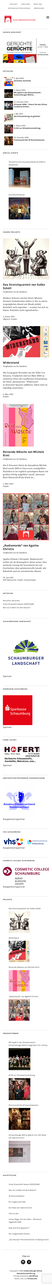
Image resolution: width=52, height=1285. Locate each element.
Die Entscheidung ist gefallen (27, 116)
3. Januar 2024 (19, 126)
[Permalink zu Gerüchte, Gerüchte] (8, 81)
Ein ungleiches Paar (17, 1202)
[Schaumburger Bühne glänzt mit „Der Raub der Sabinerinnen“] (19, 1152)
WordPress (33, 1276)
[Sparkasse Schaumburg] (17, 724)
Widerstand (11, 362)
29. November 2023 (21, 138)
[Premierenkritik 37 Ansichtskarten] (19, 1119)
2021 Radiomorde (9, 580)
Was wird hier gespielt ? (19, 1228)
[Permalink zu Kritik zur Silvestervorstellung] (8, 129)
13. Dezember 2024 (21, 102)
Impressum (39, 8)
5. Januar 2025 (9, 317)
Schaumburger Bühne (33, 1271)
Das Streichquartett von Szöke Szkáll (25, 908)
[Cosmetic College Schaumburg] (26, 884)
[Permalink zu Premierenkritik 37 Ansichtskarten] (8, 141)
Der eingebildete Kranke (19, 1234)
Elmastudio (32, 1279)
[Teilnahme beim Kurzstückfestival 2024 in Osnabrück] (19, 179)
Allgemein (6, 319)
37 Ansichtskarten (16, 1196)
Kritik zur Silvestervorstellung (27, 128)
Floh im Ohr (14, 1213)
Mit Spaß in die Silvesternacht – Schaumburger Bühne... (28, 93)
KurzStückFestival (17, 195)
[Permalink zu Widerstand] (26, 341)
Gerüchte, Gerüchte (22, 81)
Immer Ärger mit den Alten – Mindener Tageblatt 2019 (25, 1220)
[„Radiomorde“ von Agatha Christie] (19, 1010)
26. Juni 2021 (8, 578)
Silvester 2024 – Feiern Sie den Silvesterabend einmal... (31, 105)
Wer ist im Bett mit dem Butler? (16, 607)
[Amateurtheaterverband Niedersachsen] (19, 816)
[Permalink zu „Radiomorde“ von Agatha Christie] (26, 516)
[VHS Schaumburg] (26, 845)
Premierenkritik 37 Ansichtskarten (29, 140)
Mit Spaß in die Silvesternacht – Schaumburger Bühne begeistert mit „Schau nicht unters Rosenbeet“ (28, 1044)
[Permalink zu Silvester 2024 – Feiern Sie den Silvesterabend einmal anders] (8, 105)
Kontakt (14, 4)
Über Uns (38, 4)
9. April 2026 (19, 78)
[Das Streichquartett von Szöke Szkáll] (19, 922)
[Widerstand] (19, 951)
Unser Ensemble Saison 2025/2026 (18, 604)
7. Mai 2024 (18, 114)
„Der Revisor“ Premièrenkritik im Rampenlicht (29, 1239)
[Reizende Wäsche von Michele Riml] (19, 981)
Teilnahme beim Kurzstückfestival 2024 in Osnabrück (27, 163)
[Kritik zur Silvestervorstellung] (19, 1089)
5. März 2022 (8, 484)
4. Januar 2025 (19, 90)
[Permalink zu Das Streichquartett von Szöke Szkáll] (26, 258)
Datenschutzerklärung (19, 8)
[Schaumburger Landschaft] (26, 673)
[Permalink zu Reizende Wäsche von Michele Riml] (26, 425)
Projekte (14, 319)
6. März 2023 (8, 394)
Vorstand (25, 4)
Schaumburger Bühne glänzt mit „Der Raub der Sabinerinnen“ (27, 1136)
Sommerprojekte (30, 580)
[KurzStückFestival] (19, 208)
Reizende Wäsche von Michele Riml (24, 967)
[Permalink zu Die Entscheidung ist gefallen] (8, 117)
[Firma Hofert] (22, 762)
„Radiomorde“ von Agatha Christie (23, 996)
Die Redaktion (21, 292)
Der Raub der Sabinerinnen (20, 1208)
